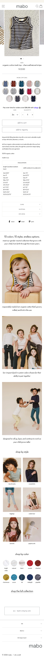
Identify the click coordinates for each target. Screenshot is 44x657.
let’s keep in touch (22, 637)
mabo (22, 62)
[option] (22, 33)
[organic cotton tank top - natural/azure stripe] (38, 87)
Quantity (27, 110)
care (22, 204)
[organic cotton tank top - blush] (10, 101)
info (22, 623)
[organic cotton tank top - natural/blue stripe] (6, 94)
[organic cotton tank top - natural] (26, 101)
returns (22, 214)
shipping (22, 209)
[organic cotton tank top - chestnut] (14, 87)
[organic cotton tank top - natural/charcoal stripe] (14, 94)
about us (22, 630)
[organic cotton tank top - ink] (22, 94)
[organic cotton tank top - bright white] (38, 94)
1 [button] (21, 58)
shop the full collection (22, 591)
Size (14, 110)
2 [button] (23, 59)
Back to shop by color (24, 611)
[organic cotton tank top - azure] (22, 87)
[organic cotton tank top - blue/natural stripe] (6, 87)
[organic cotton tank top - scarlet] (30, 94)
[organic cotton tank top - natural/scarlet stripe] (30, 87)
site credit (17, 655)
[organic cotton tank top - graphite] (18, 101)
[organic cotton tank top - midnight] (34, 101)
